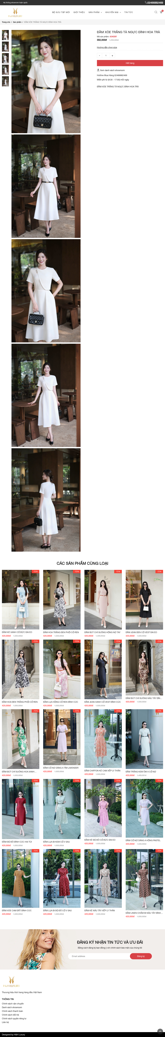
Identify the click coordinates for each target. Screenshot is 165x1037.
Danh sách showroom (12, 1007)
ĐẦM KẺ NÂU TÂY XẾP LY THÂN (99, 910)
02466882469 (155, 2)
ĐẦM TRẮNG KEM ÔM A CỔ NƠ (141, 771)
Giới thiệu (79, 12)
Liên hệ (5, 1022)
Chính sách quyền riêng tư (14, 1018)
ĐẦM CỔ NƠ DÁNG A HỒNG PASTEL (143, 840)
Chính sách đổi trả (10, 1015)
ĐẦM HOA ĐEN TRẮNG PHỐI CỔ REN (20, 702)
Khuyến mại (112, 12)
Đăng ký (141, 956)
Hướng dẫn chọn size (107, 47)
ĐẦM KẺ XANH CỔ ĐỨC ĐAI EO (17, 632)
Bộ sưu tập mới (61, 12)
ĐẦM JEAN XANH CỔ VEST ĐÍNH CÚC (102, 702)
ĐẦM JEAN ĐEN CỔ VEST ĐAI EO (141, 632)
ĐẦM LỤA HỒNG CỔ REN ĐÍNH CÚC (60, 702)
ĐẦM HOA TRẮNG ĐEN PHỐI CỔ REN (61, 632)
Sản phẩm (94, 12)
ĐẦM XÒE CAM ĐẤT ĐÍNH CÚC (17, 910)
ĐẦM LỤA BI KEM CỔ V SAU (56, 842)
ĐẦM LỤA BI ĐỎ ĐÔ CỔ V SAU (57, 910)
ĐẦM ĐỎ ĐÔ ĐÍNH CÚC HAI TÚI (17, 842)
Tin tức (128, 12)
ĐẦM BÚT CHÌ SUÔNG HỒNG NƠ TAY (102, 632)
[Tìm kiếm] (156, 12)
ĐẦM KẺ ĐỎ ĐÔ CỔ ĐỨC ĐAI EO (99, 840)
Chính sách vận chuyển (13, 1003)
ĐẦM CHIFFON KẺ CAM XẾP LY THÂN (102, 770)
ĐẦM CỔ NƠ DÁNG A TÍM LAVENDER (61, 768)
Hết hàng (130, 63)
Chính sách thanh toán (12, 1011)
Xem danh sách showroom (112, 70)
